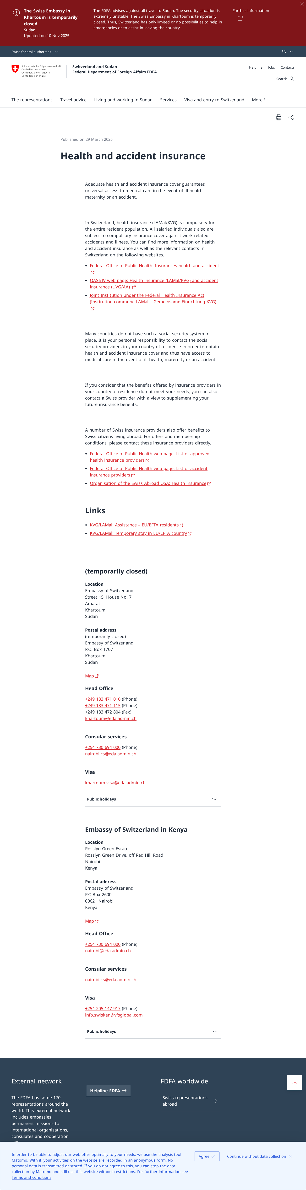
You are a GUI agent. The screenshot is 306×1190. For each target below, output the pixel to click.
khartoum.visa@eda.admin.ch (115, 782)
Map (89, 676)
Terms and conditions (31, 1177)
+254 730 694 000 (102, 747)
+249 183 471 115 (102, 705)
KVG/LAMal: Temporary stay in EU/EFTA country (138, 533)
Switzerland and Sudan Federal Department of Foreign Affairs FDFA (114, 69)
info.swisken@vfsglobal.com (114, 1015)
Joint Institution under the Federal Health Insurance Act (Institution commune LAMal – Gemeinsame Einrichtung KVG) (153, 298)
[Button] (239, 18)
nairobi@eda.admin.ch (108, 950)
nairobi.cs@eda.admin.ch (110, 754)
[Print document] (279, 117)
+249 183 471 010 (102, 699)
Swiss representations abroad (185, 1101)
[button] (32, 99)
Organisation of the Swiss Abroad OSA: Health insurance (148, 483)
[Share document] (291, 117)
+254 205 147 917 (102, 1008)
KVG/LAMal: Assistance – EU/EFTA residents (134, 525)
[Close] (302, 4)
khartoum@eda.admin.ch (111, 718)
